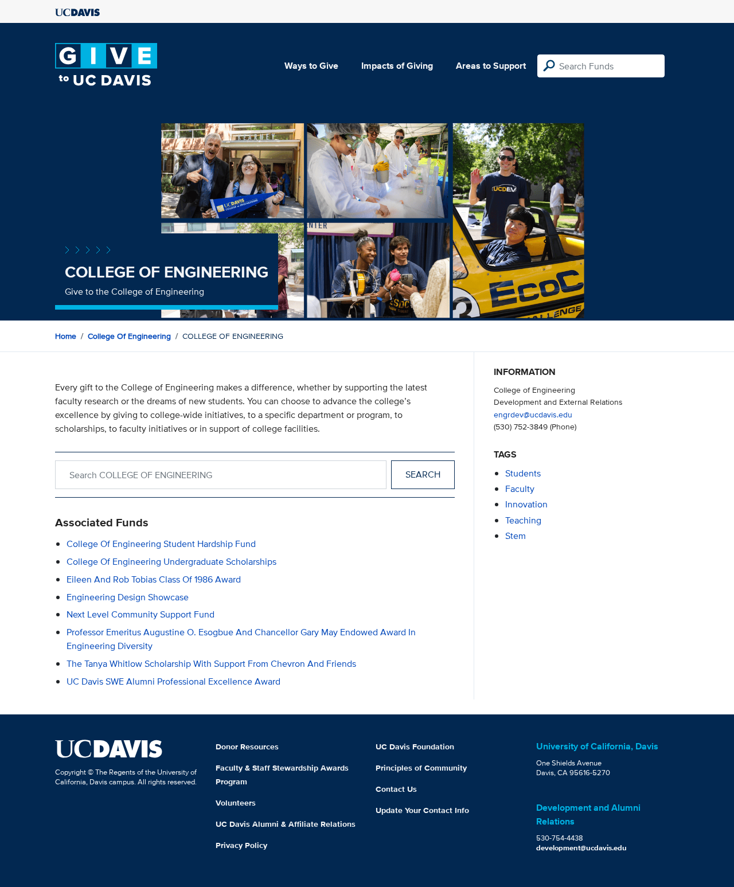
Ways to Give (311, 65)
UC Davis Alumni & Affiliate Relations (286, 824)
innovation (526, 504)
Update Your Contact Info (422, 810)
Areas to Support (491, 65)
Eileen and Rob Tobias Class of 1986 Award (154, 579)
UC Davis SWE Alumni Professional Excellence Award (173, 681)
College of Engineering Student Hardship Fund (161, 543)
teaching (523, 520)
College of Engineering (129, 336)
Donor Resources (247, 746)
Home (65, 336)
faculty (519, 488)
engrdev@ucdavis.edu (533, 414)
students (523, 473)
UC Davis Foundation (415, 746)
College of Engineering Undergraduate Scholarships (171, 561)
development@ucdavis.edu (581, 847)
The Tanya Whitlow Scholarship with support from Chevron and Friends (211, 663)
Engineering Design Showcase (128, 597)
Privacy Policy (241, 845)
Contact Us (396, 789)
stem (515, 535)
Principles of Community (421, 767)
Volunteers (236, 802)
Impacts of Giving (397, 65)
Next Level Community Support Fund (140, 614)
